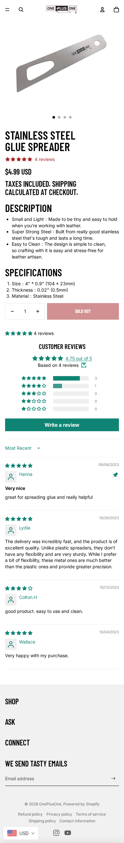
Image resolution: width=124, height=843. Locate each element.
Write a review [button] (62, 425)
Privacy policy (59, 814)
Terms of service (91, 814)
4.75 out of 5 (78, 358)
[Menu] (7, 9)
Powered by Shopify (81, 804)
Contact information (77, 820)
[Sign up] (113, 778)
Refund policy (30, 814)
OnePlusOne (50, 804)
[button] (19, 333)
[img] (18, 465)
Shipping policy (42, 820)
